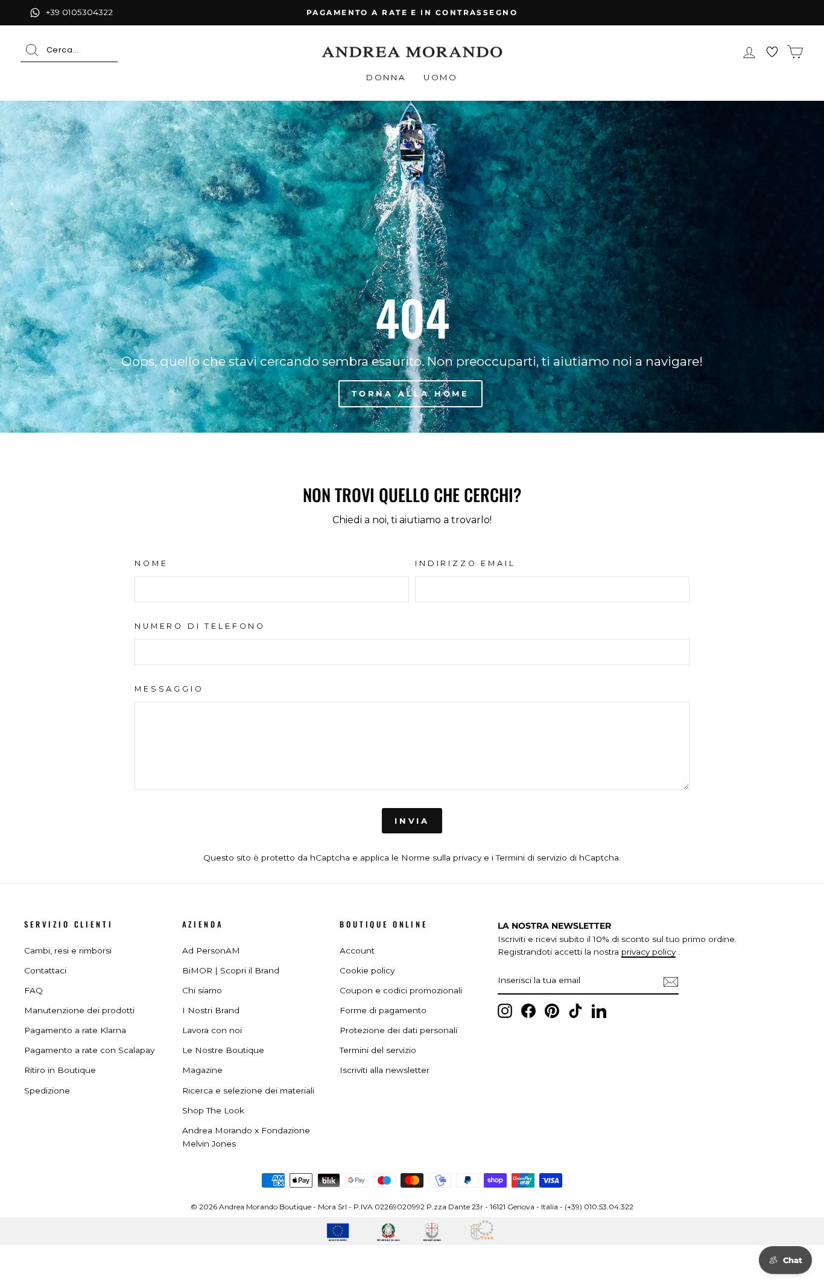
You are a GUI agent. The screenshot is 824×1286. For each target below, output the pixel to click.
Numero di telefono (200, 626)
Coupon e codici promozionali (401, 990)
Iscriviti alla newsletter (384, 1070)
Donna (385, 77)
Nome (151, 563)
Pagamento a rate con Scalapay (89, 1050)
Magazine (202, 1070)
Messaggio (169, 688)
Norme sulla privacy (441, 857)
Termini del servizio (378, 1050)
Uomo (440, 77)
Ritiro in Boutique (60, 1070)
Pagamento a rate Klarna (75, 1030)
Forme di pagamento (383, 1010)
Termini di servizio (531, 857)
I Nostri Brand (210, 1010)
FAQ (33, 990)
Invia (412, 821)
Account (357, 950)
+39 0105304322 (79, 12)
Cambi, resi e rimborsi (68, 950)
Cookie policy (367, 970)
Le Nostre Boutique (223, 1050)
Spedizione (47, 1090)
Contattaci (45, 970)
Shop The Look (213, 1110)
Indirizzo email (465, 563)
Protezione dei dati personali (398, 1030)
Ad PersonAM (211, 950)
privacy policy (648, 952)
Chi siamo (202, 990)
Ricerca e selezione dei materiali (248, 1090)
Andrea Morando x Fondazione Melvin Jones (246, 1136)
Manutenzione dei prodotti (79, 1010)
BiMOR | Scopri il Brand (230, 970)
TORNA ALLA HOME (411, 393)
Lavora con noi (212, 1030)
